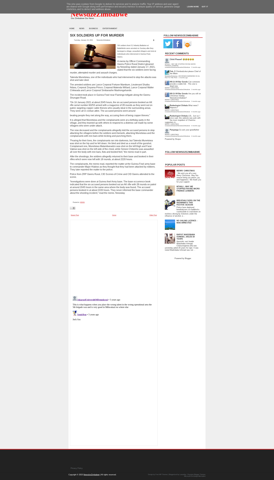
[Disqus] (113, 330)
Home (71, 29)
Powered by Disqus (173, 139)
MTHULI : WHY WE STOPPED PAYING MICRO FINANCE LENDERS (188, 188)
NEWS (82, 202)
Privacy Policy (77, 468)
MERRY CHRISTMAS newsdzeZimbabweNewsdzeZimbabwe (177, 88)
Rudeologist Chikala (179, 105)
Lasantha (183, 474)
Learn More (193, 7)
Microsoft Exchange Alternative (195, 476)
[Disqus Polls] (113, 257)
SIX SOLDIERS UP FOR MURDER (97, 35)
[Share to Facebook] (73, 208)
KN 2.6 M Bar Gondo (179, 82)
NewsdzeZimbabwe (99, 14)
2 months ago (196, 67)
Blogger (188, 258)
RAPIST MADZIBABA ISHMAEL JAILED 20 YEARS (186, 237)
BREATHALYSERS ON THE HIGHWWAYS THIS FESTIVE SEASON (188, 202)
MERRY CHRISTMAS (186, 171)
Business (93, 29)
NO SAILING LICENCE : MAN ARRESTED (187, 222)
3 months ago (196, 89)
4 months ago (196, 111)
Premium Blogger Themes (197, 474)
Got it (205, 7)
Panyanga (174, 130)
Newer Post (75, 215)
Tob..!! (172, 71)
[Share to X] (71, 208)
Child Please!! (176, 59)
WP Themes (163, 474)
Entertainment (110, 29)
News (81, 29)
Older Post (153, 215)
